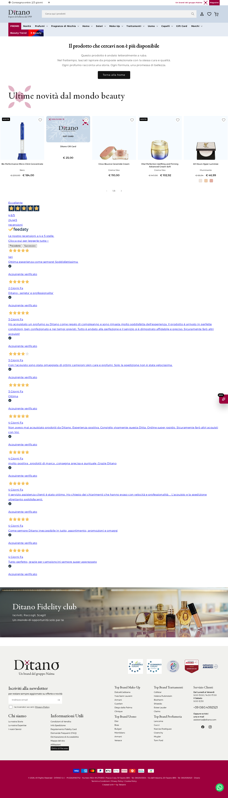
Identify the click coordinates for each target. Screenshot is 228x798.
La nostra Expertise (17, 725)
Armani (118, 700)
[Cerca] (192, 14)
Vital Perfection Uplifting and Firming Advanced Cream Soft (159, 165)
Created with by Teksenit (114, 784)
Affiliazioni (56, 744)
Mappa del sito (58, 740)
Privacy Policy (42, 707)
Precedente (15, 246)
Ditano (197, 778)
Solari (99, 26)
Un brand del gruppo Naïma (189, 3)
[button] (41, 26)
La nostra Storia (15, 721)
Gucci (157, 725)
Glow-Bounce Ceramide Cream (114, 164)
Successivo (30, 246)
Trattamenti (134, 26)
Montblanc (120, 732)
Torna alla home (114, 74)
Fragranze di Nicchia (63, 26)
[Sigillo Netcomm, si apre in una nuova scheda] (173, 666)
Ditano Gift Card (68, 146)
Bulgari (118, 729)
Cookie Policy (131, 781)
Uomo (151, 26)
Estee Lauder (160, 707)
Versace (118, 740)
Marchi (195, 26)
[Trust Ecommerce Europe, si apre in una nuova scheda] (135, 666)
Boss (117, 725)
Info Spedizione (58, 725)
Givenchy (158, 732)
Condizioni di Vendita (61, 721)
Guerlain (119, 703)
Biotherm (158, 700)
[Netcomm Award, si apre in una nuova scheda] (191, 666)
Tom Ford (158, 740)
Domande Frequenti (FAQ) (64, 733)
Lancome (158, 721)
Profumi (40, 26)
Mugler (157, 736)
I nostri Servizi (14, 729)
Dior (116, 721)
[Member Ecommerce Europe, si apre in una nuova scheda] (154, 666)
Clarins (157, 711)
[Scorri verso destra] (121, 191)
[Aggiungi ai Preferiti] (40, 120)
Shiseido (158, 703)
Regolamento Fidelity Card (64, 729)
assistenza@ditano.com (204, 719)
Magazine (214, 3)
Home (85, 26)
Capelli (165, 26)
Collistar (157, 692)
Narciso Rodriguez (163, 729)
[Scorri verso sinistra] (106, 191)
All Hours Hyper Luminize (205, 164)
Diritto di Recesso (59, 748)
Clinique (119, 711)
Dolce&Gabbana (122, 692)
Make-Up (114, 26)
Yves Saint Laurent (123, 696)
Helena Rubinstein (163, 696)
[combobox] (119, 14)
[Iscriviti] (58, 700)
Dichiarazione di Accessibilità (65, 737)
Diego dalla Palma (123, 707)
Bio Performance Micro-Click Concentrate (22, 164)
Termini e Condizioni (100, 781)
